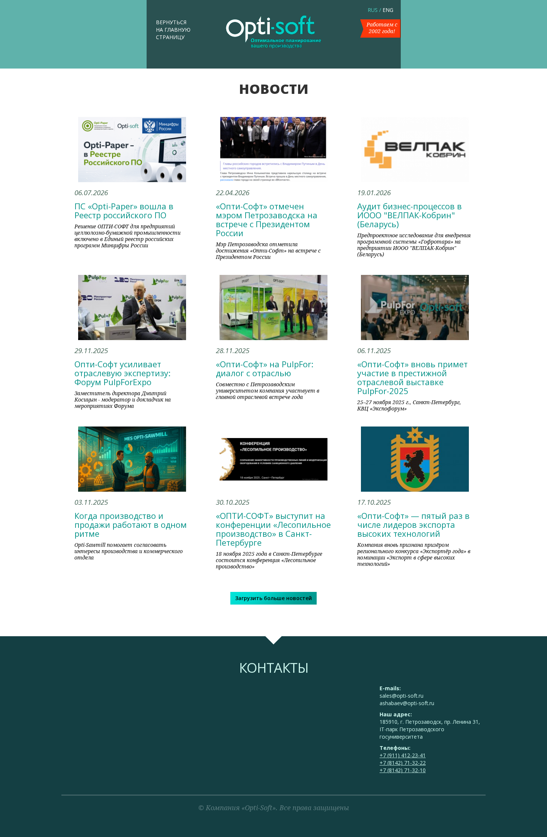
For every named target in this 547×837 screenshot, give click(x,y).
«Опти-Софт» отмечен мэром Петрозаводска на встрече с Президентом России (266, 219)
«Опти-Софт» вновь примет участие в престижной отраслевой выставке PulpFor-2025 (412, 377)
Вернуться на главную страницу (173, 30)
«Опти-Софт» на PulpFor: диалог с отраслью (264, 368)
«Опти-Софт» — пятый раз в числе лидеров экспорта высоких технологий (413, 524)
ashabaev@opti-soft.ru (407, 703)
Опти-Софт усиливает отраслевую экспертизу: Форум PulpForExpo (122, 372)
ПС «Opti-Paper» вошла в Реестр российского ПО (123, 210)
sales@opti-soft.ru (401, 695)
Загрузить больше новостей (273, 598)
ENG (388, 9)
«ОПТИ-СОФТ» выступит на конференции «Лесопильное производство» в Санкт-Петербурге (273, 529)
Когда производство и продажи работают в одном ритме (130, 524)
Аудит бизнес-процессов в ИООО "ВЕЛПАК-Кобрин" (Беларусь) (409, 214)
